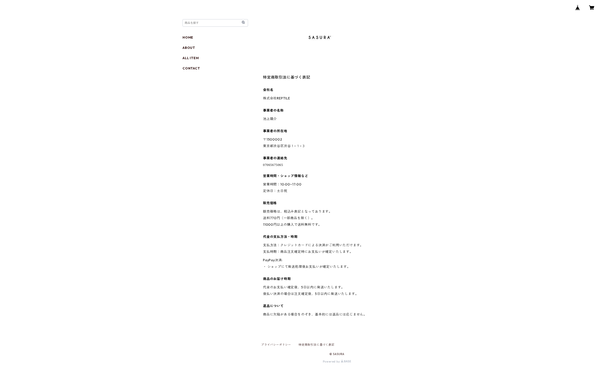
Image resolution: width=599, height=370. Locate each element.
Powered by (332, 361)
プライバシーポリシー (276, 344)
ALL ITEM (191, 58)
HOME (188, 37)
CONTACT (191, 68)
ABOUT (189, 48)
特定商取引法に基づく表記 (317, 344)
